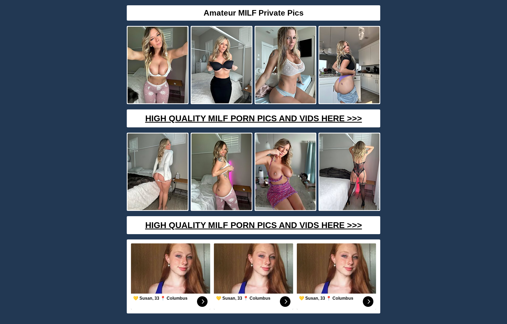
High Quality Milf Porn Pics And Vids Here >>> (253, 118)
